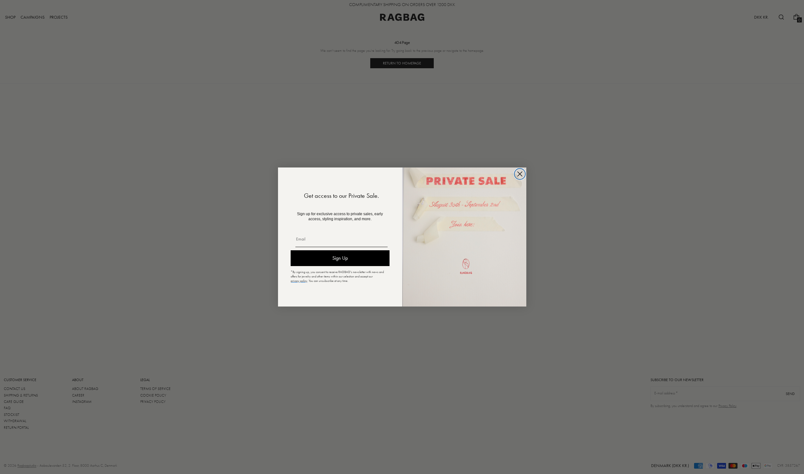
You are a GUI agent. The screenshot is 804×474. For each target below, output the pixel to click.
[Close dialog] (519, 173)
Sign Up (340, 258)
